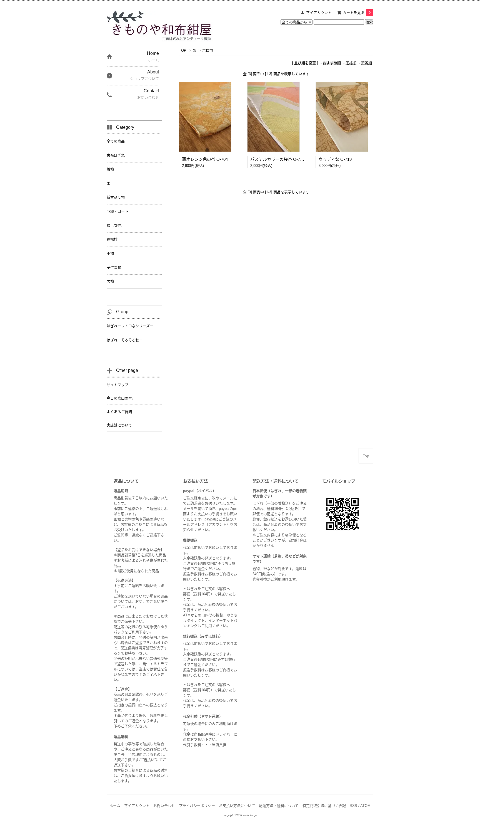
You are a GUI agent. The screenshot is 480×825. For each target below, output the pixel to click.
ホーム (114, 806)
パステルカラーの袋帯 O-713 (277, 159)
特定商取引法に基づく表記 (324, 806)
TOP (182, 50)
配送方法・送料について (279, 806)
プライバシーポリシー (197, 806)
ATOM (365, 806)
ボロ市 (207, 50)
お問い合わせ (164, 806)
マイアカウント (318, 13)
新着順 (366, 63)
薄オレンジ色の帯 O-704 (205, 159)
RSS (353, 806)
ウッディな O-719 (335, 159)
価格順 (351, 63)
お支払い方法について (237, 806)
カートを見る (357, 13)
